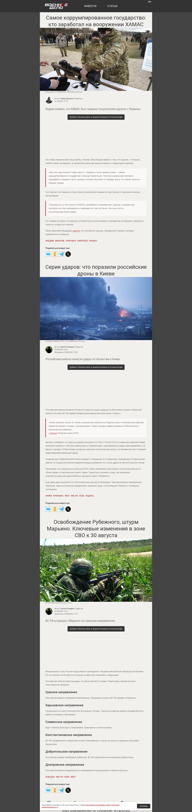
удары (90, 496)
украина (71, 241)
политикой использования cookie (97, 805)
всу (68, 496)
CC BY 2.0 (63, 341)
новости (90, 6)
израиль (83, 241)
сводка (51, 777)
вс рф (75, 496)
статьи (112, 6)
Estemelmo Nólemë (52, 341)
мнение (60, 241)
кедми (50, 241)
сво (82, 496)
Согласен (143, 806)
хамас (93, 241)
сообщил (53, 433)
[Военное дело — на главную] (56, 6)
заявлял (76, 230)
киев (49, 496)
